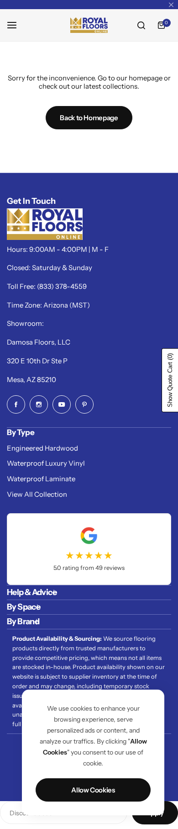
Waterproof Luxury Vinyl (46, 463)
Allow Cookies (93, 790)
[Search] (141, 25)
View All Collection (37, 494)
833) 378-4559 (63, 286)
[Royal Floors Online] (89, 25)
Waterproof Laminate (41, 478)
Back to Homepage (89, 117)
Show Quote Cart (170, 380)
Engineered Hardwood (42, 448)
